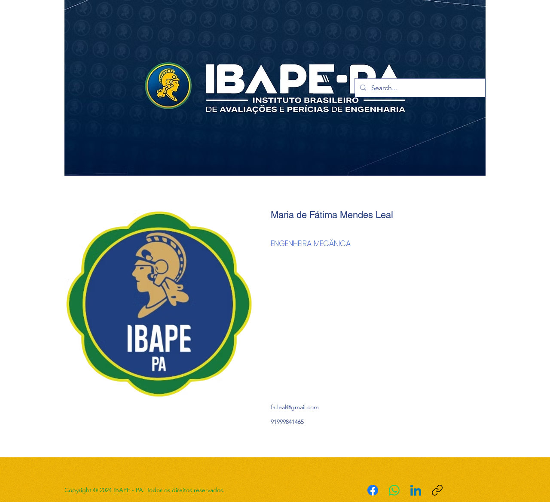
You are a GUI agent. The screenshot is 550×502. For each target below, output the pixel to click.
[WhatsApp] (394, 490)
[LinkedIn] (415, 490)
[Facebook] (372, 490)
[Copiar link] (437, 490)
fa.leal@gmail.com (295, 407)
